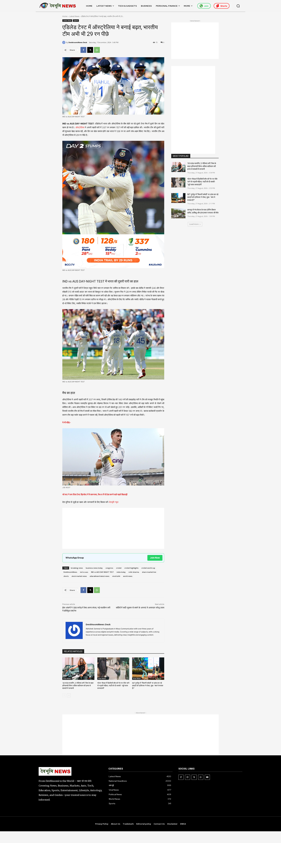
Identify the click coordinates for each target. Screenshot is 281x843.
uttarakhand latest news (99, 576)
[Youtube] (207, 777)
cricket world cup (148, 568)
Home (64, 16)
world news (127, 576)
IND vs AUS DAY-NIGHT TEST (102, 572)
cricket (118, 568)
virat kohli (116, 576)
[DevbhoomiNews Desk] (64, 42)
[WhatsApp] (97, 50)
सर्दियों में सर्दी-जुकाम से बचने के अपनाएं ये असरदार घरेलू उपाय (140, 607)
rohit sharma (133, 572)
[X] (90, 50)
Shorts (223, 6)
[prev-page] (64, 695)
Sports (76, 20)
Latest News (74, 16)
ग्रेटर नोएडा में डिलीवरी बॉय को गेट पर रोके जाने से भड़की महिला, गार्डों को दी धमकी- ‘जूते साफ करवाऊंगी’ (113, 685)
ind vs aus (84, 572)
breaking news (77, 568)
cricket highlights (131, 568)
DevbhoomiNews (70, 572)
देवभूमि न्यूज (113, 502)
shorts (66, 576)
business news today (94, 568)
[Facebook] (83, 50)
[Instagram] (187, 777)
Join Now (155, 557)
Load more (194, 224)
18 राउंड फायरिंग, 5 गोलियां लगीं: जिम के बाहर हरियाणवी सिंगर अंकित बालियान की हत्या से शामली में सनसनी (78, 685)
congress (109, 568)
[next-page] (69, 695)
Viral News (67, 678)
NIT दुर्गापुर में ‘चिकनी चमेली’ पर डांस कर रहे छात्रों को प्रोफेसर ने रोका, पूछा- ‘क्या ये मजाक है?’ (147, 685)
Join (206, 6)
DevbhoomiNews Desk (77, 42)
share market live (149, 572)
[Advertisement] (113, 528)
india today (121, 572)
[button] (238, 6)
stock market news (79, 576)
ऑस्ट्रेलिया (80, 127)
